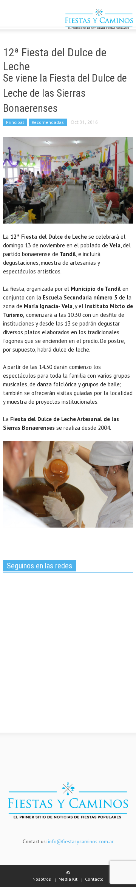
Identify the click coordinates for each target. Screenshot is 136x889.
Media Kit (68, 879)
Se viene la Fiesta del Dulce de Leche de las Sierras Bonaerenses (65, 93)
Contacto (94, 879)
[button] (28, 20)
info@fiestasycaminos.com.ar (81, 841)
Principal (15, 122)
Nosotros (41, 879)
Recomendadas (48, 122)
